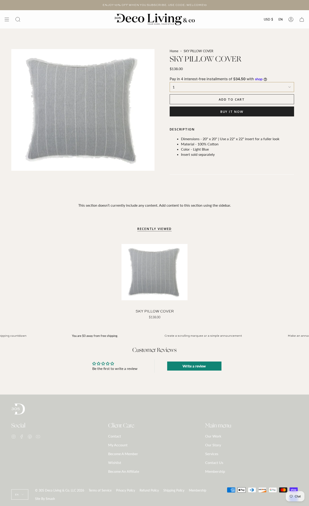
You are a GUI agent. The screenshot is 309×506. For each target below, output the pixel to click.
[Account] (291, 19)
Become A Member (123, 454)
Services (211, 454)
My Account (118, 445)
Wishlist (114, 462)
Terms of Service (100, 490)
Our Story (213, 445)
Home (174, 51)
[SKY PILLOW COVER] (154, 272)
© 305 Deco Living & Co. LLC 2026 (59, 490)
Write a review (194, 366)
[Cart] (301, 19)
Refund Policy (149, 490)
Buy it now (231, 111)
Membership (215, 471)
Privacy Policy (125, 490)
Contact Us (214, 462)
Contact (114, 436)
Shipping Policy (173, 490)
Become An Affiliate (123, 471)
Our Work (213, 436)
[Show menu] (6, 19)
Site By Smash (45, 499)
